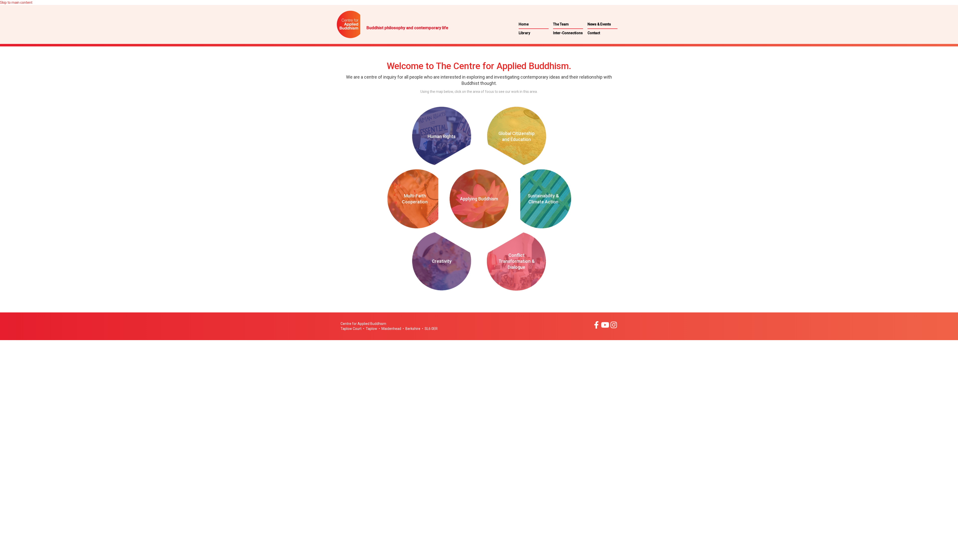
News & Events (599, 24)
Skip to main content (16, 2)
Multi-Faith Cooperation (415, 198)
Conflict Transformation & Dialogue (516, 261)
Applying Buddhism (479, 198)
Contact (594, 33)
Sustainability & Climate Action (543, 198)
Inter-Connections (568, 33)
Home (524, 24)
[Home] (360, 24)
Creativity (442, 261)
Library (524, 33)
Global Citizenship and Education (516, 136)
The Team (561, 24)
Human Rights (442, 136)
